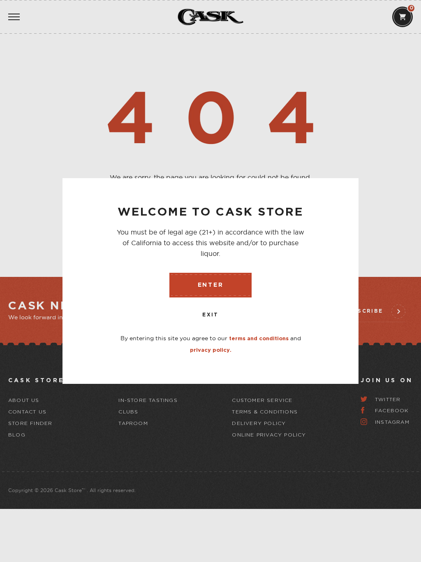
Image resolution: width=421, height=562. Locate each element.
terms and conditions (259, 339)
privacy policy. (210, 350)
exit (210, 315)
